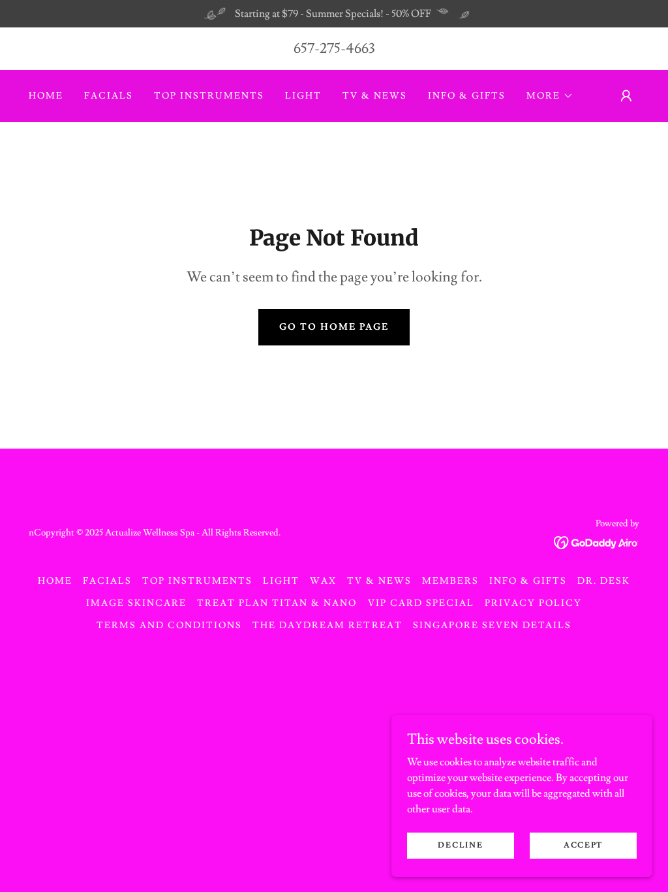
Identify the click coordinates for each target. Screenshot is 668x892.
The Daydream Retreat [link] (327, 625)
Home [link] (46, 96)
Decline (460, 845)
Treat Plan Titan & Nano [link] (277, 603)
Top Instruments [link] (209, 96)
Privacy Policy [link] (533, 603)
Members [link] (450, 581)
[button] (549, 96)
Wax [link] (323, 581)
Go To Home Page (334, 327)
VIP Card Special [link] (421, 603)
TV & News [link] (374, 96)
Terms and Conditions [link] (169, 625)
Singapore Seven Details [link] (492, 625)
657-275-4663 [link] (334, 48)
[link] (596, 540)
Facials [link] (108, 96)
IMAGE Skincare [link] (136, 603)
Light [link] (303, 96)
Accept (583, 845)
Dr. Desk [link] (603, 581)
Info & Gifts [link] (467, 96)
